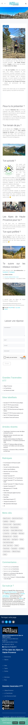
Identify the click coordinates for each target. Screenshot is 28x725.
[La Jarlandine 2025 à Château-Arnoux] (7, 26)
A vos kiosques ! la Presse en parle (12, 462)
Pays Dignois (15, 539)
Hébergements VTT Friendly (10, 488)
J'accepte (22, 722)
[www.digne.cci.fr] (14, 708)
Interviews (7, 677)
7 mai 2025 (17, 307)
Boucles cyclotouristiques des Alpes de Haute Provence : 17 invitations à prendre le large (14, 440)
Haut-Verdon (6, 530)
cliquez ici (9, 722)
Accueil (3, 17)
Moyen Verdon (6, 539)
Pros (5, 680)
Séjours (6, 659)
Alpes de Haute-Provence (10, 592)
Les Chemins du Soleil (9, 390)
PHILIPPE (10, 307)
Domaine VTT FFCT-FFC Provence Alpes (13, 402)
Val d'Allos (21, 548)
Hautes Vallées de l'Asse (16, 530)
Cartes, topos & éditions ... (10, 469)
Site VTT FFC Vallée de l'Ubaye (11, 407)
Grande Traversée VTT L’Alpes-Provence (13, 484)
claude (5, 573)
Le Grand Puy (6, 533)
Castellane (5, 521)
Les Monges (14, 533)
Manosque (21, 533)
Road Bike (6, 497)
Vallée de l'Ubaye (16, 551)
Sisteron (16, 545)
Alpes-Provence (6, 518)
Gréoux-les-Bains (14, 527)
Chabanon (12, 521)
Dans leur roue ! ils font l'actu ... (11, 471)
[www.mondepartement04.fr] (14, 702)
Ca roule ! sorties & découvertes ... (12, 467)
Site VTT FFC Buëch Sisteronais (11, 415)
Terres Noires (6, 548)
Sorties (6, 671)
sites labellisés (5, 596)
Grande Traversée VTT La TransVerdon (13, 478)
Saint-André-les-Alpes (8, 542)
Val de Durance (6, 551)
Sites (5, 665)
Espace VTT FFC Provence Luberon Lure (13, 413)
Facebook (5, 272)
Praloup (21, 539)
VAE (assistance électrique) (10, 503)
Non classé (6, 490)
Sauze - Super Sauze (8, 545)
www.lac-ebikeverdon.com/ (11, 277)
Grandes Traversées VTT (10, 486)
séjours (21, 598)
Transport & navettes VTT (10, 501)
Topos (6, 668)
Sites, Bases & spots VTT (10, 499)
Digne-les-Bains (16, 524)
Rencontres (6, 495)
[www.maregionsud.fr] (14, 706)
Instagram (12, 272)
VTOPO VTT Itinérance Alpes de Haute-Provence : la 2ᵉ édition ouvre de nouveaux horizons (14, 446)
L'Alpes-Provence (8, 386)
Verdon (6, 309)
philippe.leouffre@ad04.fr (10, 647)
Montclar (16, 536)
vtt (4, 506)
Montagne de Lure (7, 536)
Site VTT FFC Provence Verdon (11, 405)
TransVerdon (14, 548)
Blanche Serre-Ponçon (17, 518)
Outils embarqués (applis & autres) (12, 492)
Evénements (7, 473)
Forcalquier (5, 527)
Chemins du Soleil (7, 524)
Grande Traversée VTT (9, 476)
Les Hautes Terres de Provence (11, 417)
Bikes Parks (6, 465)
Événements (7, 657)
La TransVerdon (7, 388)
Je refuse (15, 722)
